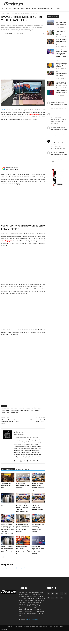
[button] (65, 9)
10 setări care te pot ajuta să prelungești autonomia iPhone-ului (61, 84)
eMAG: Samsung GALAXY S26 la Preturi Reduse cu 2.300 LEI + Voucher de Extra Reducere (38, 550)
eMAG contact (5, 408)
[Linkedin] (21, 461)
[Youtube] (37, 461)
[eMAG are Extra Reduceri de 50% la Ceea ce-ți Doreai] (23, 477)
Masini (28, 8)
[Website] (34, 461)
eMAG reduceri (5, 410)
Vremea (23, 8)
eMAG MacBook (29, 408)
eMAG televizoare (24, 410)
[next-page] (5, 557)
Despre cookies (43, 626)
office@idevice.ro (32, 619)
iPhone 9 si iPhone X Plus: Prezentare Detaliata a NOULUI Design (10, 421)
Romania (8, 8)
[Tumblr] (28, 461)
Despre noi (9, 626)
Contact (56, 626)
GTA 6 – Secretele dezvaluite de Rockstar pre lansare (58, 142)
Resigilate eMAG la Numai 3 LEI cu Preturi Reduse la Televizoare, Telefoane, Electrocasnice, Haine (22, 507)
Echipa (50, 626)
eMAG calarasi (24, 406)
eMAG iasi (21, 408)
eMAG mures (38, 408)
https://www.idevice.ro (19, 434)
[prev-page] (2, 557)
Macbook (36, 410)
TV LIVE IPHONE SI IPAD (44, 8)
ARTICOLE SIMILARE (8, 469)
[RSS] (61, 593)
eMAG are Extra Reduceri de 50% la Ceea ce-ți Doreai (22, 485)
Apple (52, 8)
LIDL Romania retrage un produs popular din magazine (61, 65)
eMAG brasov (16, 406)
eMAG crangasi (14, 408)
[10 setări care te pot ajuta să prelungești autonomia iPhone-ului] (50, 83)
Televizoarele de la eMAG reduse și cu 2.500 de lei (7, 485)
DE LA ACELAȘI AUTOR (22, 469)
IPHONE (61, 626)
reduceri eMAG (14, 412)
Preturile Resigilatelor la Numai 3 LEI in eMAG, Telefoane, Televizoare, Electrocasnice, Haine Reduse (38, 487)
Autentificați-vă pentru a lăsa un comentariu (14, 568)
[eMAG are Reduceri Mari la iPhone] (7, 497)
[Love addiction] (57, 186)
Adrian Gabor (8, 33)
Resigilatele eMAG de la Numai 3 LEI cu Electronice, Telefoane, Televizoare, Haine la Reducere (38, 528)
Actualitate (16, 8)
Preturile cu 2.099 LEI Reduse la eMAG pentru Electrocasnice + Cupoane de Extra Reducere (22, 528)
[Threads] (61, 598)
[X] (31, 461)
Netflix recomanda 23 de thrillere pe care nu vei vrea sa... (61, 92)
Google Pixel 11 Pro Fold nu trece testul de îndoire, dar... (61, 33)
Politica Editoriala (18, 626)
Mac (32, 410)
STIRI (3, 8)
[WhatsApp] (52, 598)
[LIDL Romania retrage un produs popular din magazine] (50, 65)
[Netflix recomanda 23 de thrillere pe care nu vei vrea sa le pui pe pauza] (50, 92)
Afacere (58, 8)
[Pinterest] (24, 461)
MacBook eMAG (5, 412)
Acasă (2, 13)
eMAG (7, 13)
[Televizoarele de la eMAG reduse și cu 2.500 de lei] (7, 477)
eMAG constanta (34, 406)
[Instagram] (18, 461)
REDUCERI (34, 8)
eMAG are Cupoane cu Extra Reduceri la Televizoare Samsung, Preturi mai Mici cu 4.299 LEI (23, 550)
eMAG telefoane (15, 410)
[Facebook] (15, 461)
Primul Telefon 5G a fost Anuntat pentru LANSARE (35, 421)
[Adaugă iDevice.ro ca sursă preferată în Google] (23, 168)
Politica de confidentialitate (31, 626)
